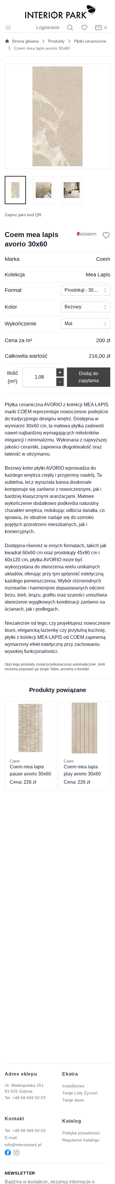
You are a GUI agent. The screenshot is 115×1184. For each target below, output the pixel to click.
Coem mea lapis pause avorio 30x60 (30, 767)
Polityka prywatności (81, 1133)
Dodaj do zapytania (88, 377)
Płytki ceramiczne (90, 41)
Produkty (56, 41)
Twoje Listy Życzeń (80, 1093)
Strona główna (25, 41)
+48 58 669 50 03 (28, 1097)
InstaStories (73, 1086)
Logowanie (48, 27)
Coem (103, 259)
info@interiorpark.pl (23, 1144)
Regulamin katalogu (80, 1140)
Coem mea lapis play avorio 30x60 (82, 767)
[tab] (15, 190)
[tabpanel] (57, 116)
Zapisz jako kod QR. (23, 214)
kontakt (83, 669)
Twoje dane (73, 1100)
